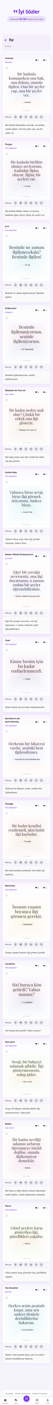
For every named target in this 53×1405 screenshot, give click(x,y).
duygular (9, 312)
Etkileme (8, 62)
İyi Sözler (28, 11)
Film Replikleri (11, 148)
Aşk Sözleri (9, 394)
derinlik (8, 1292)
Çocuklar (8, 558)
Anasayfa (9, 1393)
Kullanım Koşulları (40, 1393)
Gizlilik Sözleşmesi (22, 1393)
